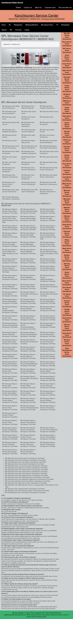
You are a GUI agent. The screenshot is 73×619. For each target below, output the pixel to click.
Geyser (4, 29)
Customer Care (50, 7)
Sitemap (14, 613)
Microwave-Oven (47, 25)
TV (57, 25)
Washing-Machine (31, 25)
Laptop (27, 29)
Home (4, 25)
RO (11, 29)
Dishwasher (65, 25)
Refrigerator (18, 25)
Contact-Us (28, 7)
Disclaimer (21, 613)
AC (10, 25)
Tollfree (18, 7)
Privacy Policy (30, 613)
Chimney (18, 29)
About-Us (38, 7)
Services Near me (65, 7)
